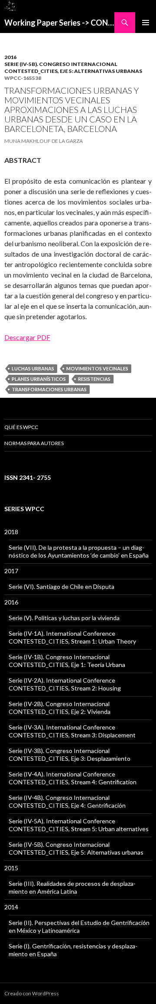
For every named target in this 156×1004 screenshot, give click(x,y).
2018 (11, 531)
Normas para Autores (34, 443)
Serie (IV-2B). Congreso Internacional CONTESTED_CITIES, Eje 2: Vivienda (59, 707)
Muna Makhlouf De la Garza (43, 141)
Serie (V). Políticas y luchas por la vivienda (64, 617)
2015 (11, 868)
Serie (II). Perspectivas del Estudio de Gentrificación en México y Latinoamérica (79, 926)
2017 (11, 571)
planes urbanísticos (39, 379)
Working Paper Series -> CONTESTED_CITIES (59, 22)
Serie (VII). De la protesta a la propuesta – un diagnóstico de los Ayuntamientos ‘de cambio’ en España (79, 551)
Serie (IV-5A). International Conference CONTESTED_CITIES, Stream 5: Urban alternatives (79, 824)
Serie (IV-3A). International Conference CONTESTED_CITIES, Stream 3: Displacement (72, 731)
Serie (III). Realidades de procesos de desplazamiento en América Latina (72, 887)
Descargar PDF (27, 337)
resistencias (94, 379)
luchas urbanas (33, 368)
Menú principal (145, 22)
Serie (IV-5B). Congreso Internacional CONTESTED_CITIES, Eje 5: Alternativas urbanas (73, 67)
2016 (10, 57)
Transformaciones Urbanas (49, 389)
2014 (11, 907)
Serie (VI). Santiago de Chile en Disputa (61, 586)
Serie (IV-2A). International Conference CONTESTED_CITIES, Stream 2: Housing (65, 684)
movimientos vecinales (97, 368)
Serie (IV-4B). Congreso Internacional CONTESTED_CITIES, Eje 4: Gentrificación (67, 801)
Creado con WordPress (31, 993)
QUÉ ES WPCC (21, 427)
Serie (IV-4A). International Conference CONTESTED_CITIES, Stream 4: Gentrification (72, 778)
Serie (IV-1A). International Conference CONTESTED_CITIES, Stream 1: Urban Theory (72, 637)
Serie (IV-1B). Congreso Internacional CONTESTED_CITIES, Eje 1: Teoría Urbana (67, 660)
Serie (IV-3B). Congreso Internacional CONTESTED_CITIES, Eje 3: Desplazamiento (69, 754)
